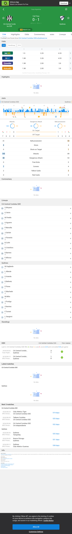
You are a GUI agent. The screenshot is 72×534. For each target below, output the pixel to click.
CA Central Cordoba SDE (10, 102)
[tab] (4, 34)
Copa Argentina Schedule (4, 467)
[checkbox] (48, 343)
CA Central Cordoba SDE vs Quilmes (7, 458)
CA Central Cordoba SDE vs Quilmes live (6, 454)
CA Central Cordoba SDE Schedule (5, 465)
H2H (3, 343)
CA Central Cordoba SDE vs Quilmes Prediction (7, 464)
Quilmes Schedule (3, 466)
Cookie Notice (48, 520)
